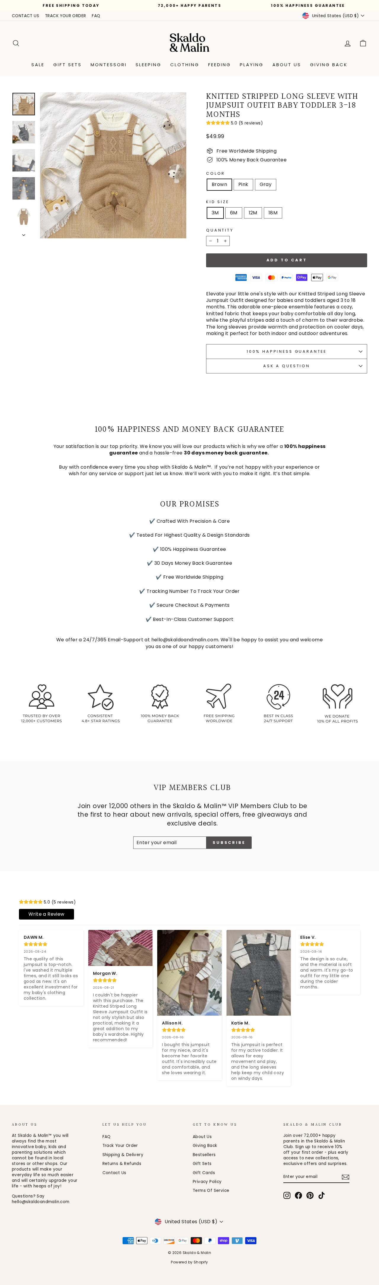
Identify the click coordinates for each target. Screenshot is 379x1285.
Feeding (219, 65)
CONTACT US (25, 16)
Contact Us (114, 1173)
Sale (37, 65)
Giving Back (329, 65)
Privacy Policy (207, 1181)
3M (215, 212)
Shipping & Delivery (123, 1155)
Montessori (109, 65)
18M (273, 212)
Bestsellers (204, 1155)
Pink (243, 184)
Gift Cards (204, 1173)
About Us (286, 65)
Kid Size (217, 201)
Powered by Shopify (189, 1262)
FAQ (96, 16)
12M (253, 212)
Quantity (220, 230)
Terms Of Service (211, 1190)
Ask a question (286, 365)
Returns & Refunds (122, 1163)
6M (233, 212)
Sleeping (148, 65)
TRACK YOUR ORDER (65, 16)
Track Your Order (120, 1145)
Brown (219, 184)
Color (215, 173)
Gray (266, 184)
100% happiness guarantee (287, 351)
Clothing (184, 65)
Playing (252, 65)
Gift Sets (67, 65)
